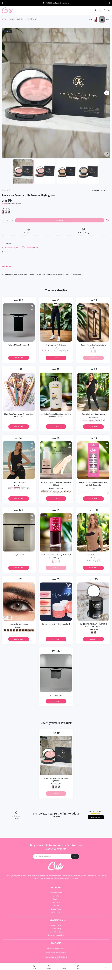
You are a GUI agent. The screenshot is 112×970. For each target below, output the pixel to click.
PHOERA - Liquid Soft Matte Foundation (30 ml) (56, 484)
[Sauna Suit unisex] (19, 460)
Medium (49, 351)
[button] (2, 3)
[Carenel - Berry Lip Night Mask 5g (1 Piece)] (56, 601)
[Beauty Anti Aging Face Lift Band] (93, 322)
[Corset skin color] (93, 532)
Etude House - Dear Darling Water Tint (56, 555)
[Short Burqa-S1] (56, 673)
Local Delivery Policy (56, 935)
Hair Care (56, 902)
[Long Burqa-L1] (19, 532)
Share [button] (6, 252)
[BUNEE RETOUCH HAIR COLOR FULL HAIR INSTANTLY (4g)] (93, 601)
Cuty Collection (56, 892)
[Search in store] (104, 10)
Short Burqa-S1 (56, 695)
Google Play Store (65, 3)
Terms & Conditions (56, 932)
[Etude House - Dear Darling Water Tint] (56, 532)
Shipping (4, 203)
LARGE (23, 489)
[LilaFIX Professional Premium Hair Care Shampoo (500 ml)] (56, 392)
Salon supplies (56, 912)
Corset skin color (93, 555)
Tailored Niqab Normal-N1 (18, 345)
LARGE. (98, 420)
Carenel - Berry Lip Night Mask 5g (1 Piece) (56, 625)
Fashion (56, 906)
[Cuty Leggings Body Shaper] (56, 322)
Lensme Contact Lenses (19, 624)
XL (60, 351)
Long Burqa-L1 (18, 555)
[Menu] (109, 10)
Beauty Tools (56, 909)
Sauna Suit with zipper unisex (93, 414)
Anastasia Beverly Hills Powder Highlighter (56, 779)
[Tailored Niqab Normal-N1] (19, 322)
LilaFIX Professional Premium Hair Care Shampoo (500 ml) (56, 415)
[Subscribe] (75, 856)
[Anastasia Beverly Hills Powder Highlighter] (56, 755)
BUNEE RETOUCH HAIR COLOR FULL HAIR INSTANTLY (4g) (93, 625)
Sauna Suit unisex (18, 483)
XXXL (68, 351)
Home (4, 19)
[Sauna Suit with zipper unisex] (93, 392)
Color (93, 488)
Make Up (56, 896)
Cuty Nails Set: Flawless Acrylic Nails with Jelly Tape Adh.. (93, 484)
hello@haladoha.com (58, 952)
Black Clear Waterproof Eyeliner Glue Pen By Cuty (18, 415)
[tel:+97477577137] (100, 10)
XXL (64, 351)
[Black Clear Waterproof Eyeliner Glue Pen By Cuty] (19, 392)
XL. (103, 420)
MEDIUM (91, 420)
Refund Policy (56, 925)
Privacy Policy (56, 928)
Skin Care (56, 899)
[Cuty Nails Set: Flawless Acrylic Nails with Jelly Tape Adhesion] (93, 460)
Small (44, 351)
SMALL (85, 420)
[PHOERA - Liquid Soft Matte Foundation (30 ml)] (56, 460)
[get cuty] (7, 10)
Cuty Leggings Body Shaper (56, 345)
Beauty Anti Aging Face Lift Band (93, 345)
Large (56, 351)
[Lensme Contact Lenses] (19, 601)
